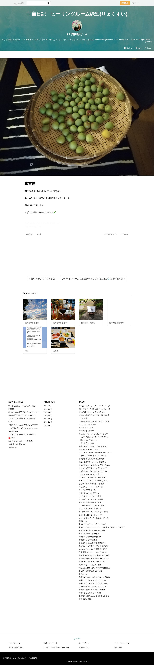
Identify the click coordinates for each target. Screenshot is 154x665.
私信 (10, 447)
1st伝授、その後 (14, 444)
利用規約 (65, 647)
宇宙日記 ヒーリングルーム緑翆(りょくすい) (77, 14)
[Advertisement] (77, 261)
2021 (46, 412)
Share (148, 48)
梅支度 (30, 184)
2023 (46, 406)
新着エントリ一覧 (50, 643)
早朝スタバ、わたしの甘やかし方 (21, 425)
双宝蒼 (10, 431)
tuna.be (77, 638)
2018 (46, 422)
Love (139, 48)
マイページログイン (121, 643)
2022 (46, 409)
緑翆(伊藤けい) (77, 34)
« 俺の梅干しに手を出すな (42, 278)
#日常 (39, 234)
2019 (46, 419)
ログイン (134, 3)
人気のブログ (84, 643)
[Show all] (148, 42)
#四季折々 (30, 234)
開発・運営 (118, 647)
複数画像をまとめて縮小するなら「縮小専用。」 (21, 658)
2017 (46, 425)
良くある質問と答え (16, 647)
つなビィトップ (14, 643)
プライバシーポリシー (52, 647)
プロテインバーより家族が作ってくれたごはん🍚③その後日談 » (93, 278)
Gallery (129, 48)
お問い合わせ (84, 647)
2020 (46, 415)
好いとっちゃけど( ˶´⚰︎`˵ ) (18, 441)
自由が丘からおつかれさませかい (21, 428)
